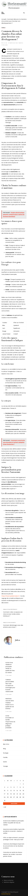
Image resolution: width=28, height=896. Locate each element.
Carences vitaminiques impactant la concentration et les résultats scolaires (13, 846)
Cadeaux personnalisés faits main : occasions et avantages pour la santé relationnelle (10, 686)
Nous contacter (9, 880)
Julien (10, 675)
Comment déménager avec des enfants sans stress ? (13, 626)
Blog (4, 749)
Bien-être (6, 744)
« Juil (4, 807)
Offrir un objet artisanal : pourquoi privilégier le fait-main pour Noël (13, 838)
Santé (5, 762)
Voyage (5, 766)
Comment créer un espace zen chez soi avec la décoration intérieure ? (13, 614)
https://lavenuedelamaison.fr (10, 596)
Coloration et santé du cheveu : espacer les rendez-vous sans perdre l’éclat (13, 854)
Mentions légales (9, 882)
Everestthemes (5, 894)
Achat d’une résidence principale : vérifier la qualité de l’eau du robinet (10, 667)
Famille (3, 27)
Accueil (3, 19)
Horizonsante (14, 8)
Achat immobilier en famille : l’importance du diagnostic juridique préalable (10, 722)
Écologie (5, 753)
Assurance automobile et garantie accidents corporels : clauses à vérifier (13, 831)
